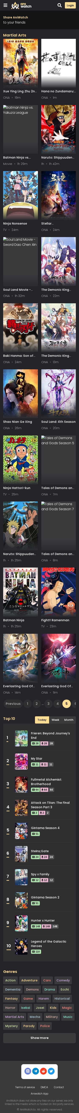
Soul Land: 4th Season (58, 422)
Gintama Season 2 (45, 897)
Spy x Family (40, 874)
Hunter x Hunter (43, 920)
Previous (13, 703)
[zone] (43, 1071)
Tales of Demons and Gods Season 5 (57, 490)
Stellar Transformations (54, 225)
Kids (53, 1008)
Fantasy (11, 998)
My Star (36, 758)
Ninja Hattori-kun (16, 488)
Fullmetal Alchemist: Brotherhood (46, 781)
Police (45, 1026)
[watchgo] (51, 1071)
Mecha (35, 1017)
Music (67, 1017)
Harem (44, 998)
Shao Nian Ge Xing (17, 422)
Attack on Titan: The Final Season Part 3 (50, 805)
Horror (10, 1008)
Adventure (29, 980)
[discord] (27, 1071)
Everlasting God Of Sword (18, 688)
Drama (49, 989)
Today (42, 720)
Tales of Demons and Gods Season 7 (57, 556)
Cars (47, 980)
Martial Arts (14, 1017)
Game (28, 998)
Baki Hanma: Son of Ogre (18, 358)
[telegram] (35, 1071)
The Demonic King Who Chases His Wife (57, 358)
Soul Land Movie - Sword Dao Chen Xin (19, 292)
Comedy (63, 980)
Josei (40, 1008)
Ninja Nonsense (15, 223)
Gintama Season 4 (45, 828)
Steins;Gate (40, 851)
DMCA (44, 1087)
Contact (59, 1087)
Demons (32, 989)
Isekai (25, 1008)
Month (68, 720)
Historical (62, 998)
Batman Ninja (13, 620)
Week (55, 720)
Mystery (11, 1026)
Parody (29, 1026)
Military (52, 1017)
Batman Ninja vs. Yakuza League (16, 159)
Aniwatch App (39, 1093)
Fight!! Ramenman (55, 620)
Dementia (12, 989)
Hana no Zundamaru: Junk (57, 93)
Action (10, 980)
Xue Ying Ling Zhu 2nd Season (20, 93)
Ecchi (65, 989)
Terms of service (25, 1087)
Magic (67, 1008)
